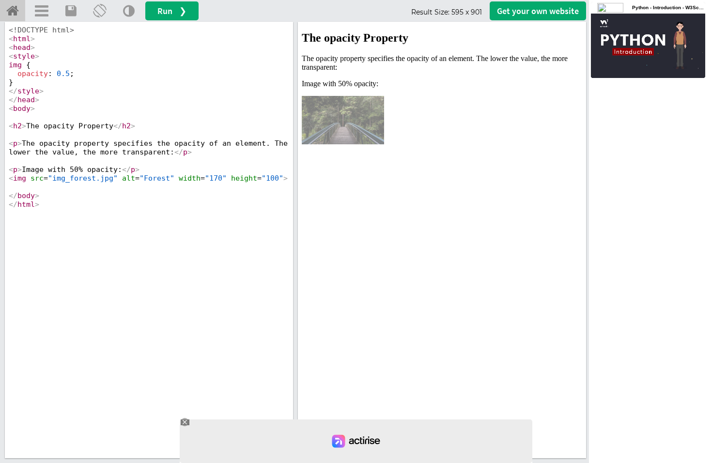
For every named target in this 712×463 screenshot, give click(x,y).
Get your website (538, 10)
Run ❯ (171, 10)
